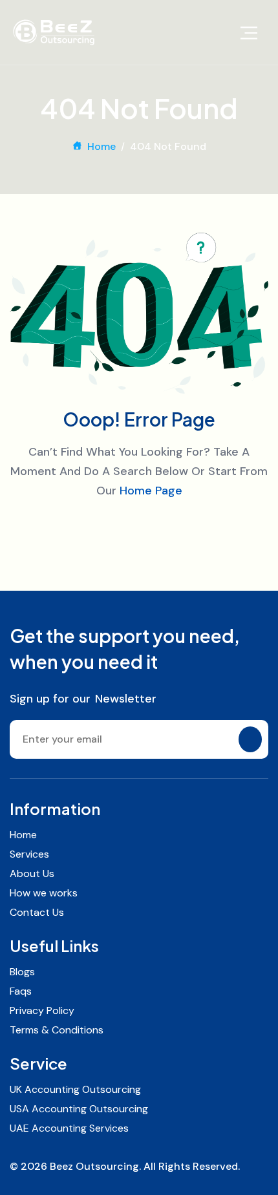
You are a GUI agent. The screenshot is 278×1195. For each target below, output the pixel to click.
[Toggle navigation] (249, 32)
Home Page (151, 490)
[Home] (53, 32)
